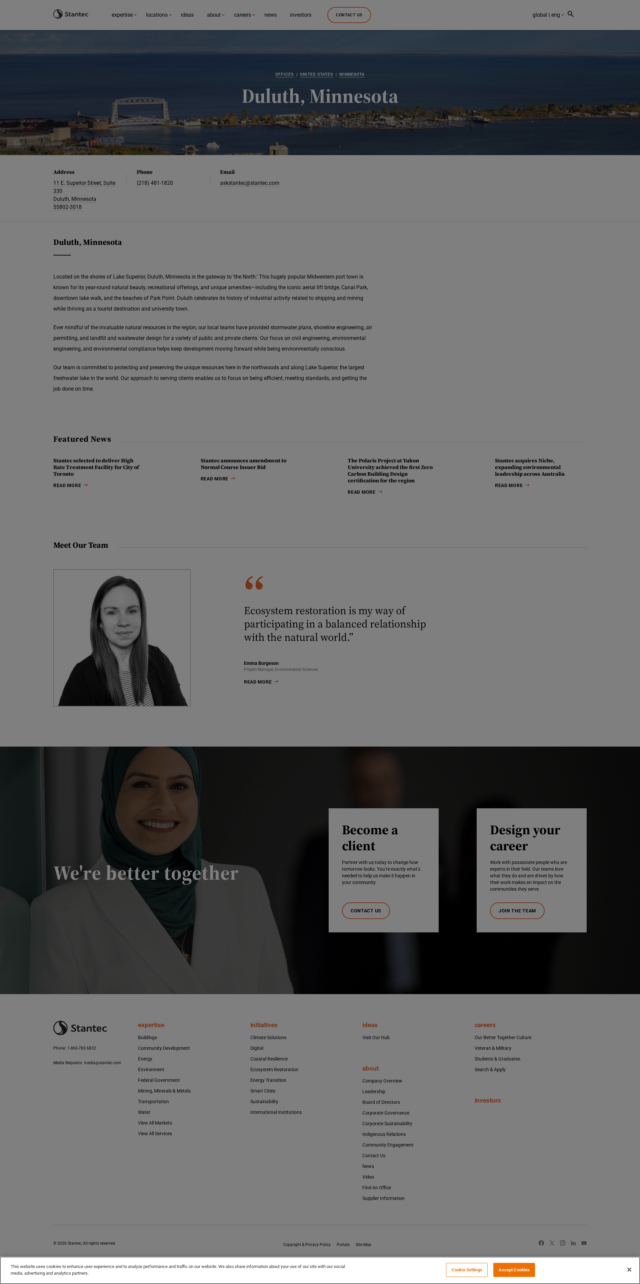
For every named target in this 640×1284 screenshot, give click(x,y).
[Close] (629, 1269)
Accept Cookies (514, 1269)
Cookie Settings (467, 1269)
